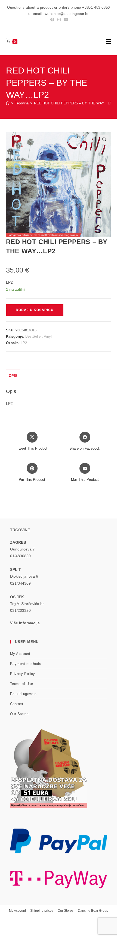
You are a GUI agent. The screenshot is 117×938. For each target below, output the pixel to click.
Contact (16, 704)
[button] (104, 139)
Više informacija (25, 623)
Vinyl (48, 336)
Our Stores (19, 714)
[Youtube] (65, 19)
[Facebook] (52, 19)
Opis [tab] (13, 376)
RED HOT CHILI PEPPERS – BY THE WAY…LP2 (74, 103)
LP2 (24, 343)
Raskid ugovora (23, 694)
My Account (20, 654)
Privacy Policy (22, 674)
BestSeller (33, 336)
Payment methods (25, 664)
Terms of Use (21, 684)
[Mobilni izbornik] (108, 41)
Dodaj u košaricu (35, 310)
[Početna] (8, 103)
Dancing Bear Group (93, 911)
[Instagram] (59, 19)
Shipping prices (41, 911)
